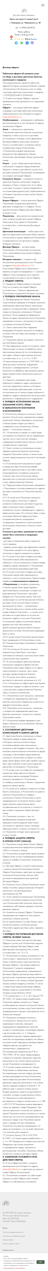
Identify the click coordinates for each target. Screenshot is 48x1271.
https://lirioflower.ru (12, 117)
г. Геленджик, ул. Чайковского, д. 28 (25, 23)
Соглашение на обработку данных (14, 1236)
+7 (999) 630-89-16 (27, 28)
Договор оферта (8, 1240)
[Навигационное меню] (42, 5)
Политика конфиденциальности (13, 1232)
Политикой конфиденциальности (14, 1268)
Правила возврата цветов (11, 1244)
